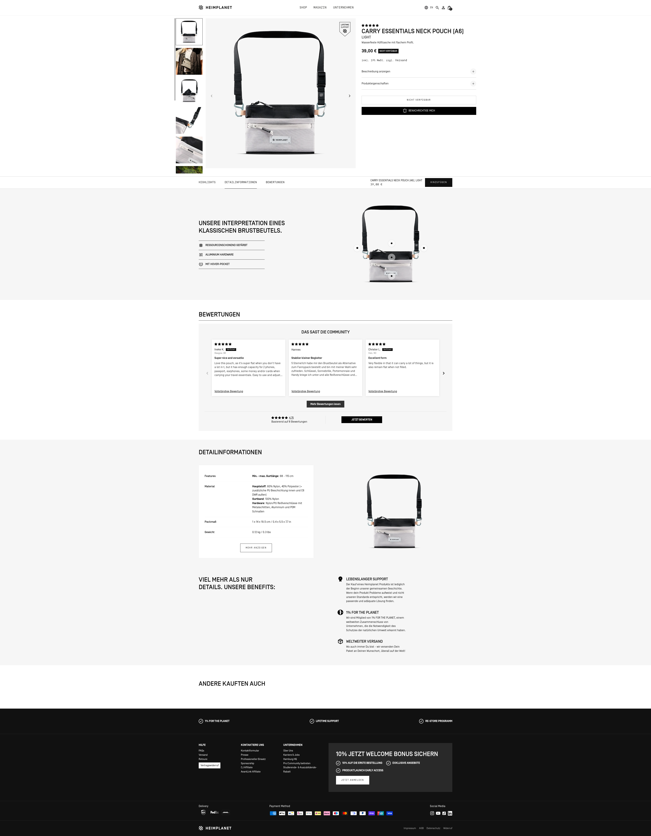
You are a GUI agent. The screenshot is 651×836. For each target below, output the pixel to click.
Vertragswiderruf (210, 765)
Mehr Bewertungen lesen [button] (325, 404)
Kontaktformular (250, 750)
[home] (215, 7)
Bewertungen (275, 182)
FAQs (201, 750)
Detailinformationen (241, 182)
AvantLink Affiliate (251, 771)
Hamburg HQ (290, 759)
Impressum (410, 828)
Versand (401, 60)
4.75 (291, 417)
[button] (432, 7)
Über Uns (288, 750)
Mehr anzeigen (256, 547)
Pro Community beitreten (296, 763)
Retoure (203, 759)
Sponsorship (247, 763)
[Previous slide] (207, 373)
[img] (223, 344)
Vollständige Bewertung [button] (228, 391)
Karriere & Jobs (291, 754)
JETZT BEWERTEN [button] (361, 419)
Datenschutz (433, 828)
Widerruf (447, 828)
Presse (244, 754)
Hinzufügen (438, 182)
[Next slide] (443, 373)
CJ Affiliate (247, 767)
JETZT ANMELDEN (352, 780)
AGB (421, 828)
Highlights (207, 182)
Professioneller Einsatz (253, 759)
